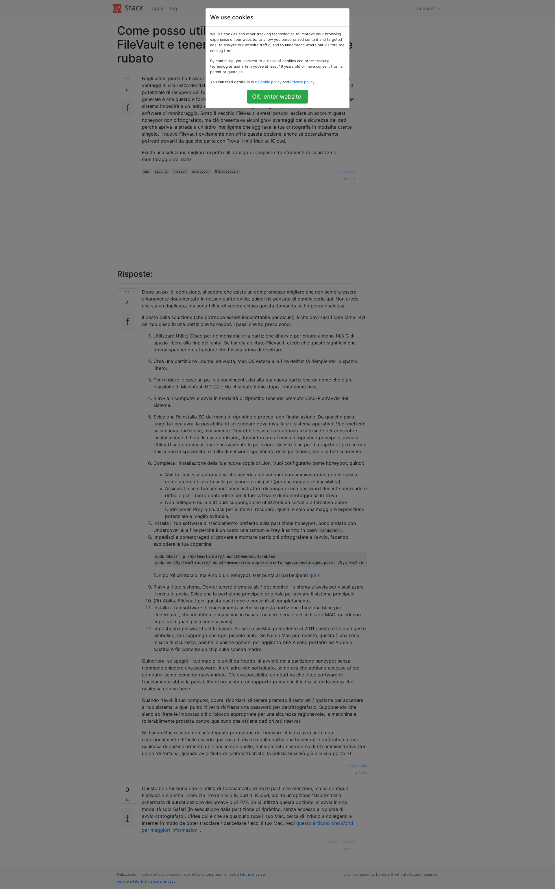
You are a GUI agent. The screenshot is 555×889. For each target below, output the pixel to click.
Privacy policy (302, 82)
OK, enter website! (277, 96)
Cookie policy (270, 82)
